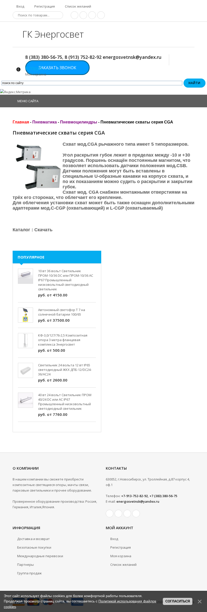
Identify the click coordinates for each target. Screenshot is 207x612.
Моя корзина (120, 556)
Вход (20, 6)
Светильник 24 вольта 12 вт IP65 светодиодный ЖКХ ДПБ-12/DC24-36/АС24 (65, 369)
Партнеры (25, 564)
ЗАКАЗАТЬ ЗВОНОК (57, 67)
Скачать (43, 229)
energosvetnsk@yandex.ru (137, 501)
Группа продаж (29, 573)
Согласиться (177, 601)
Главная (21, 122)
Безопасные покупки (34, 547)
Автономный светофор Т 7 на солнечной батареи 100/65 (61, 312)
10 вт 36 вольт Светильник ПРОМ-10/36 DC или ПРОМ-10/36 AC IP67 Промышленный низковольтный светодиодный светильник (65, 280)
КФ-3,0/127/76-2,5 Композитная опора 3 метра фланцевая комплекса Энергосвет (62, 340)
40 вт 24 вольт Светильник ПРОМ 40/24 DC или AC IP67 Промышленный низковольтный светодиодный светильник (64, 402)
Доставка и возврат (33, 539)
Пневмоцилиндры (78, 122)
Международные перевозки (40, 556)
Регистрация (44, 6)
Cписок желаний (123, 564)
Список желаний (77, 6)
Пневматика (44, 122)
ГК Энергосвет (53, 34)
